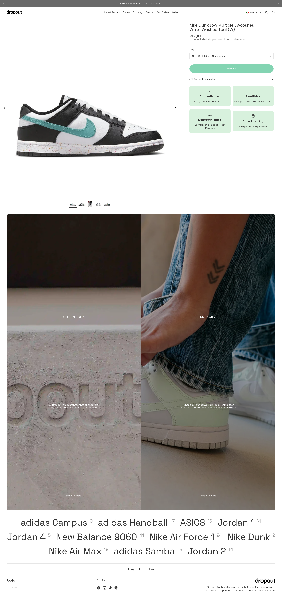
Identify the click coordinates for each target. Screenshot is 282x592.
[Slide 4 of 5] (98, 203)
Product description (205, 79)
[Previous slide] (3, 108)
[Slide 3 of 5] (90, 203)
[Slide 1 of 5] (73, 203)
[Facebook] (99, 588)
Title (191, 49)
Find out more (73, 495)
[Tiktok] (110, 588)
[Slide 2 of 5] (81, 203)
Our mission (13, 587)
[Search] (266, 12)
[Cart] (273, 12)
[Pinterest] (116, 588)
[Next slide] (176, 108)
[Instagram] (105, 588)
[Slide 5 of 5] (106, 203)
